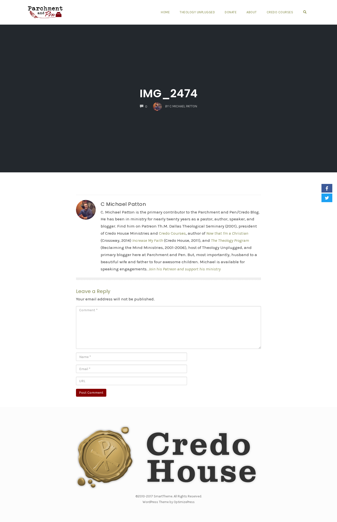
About (251, 12)
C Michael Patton (123, 204)
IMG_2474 (169, 93)
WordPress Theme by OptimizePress (169, 502)
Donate (231, 12)
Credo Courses (280, 12)
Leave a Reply (93, 291)
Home (165, 12)
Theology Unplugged (197, 12)
